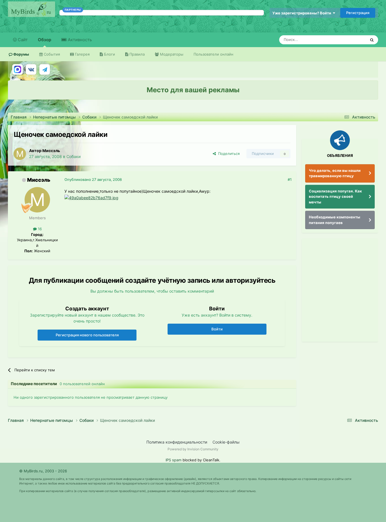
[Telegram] (44, 69)
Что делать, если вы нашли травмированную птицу (335, 173)
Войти (217, 329)
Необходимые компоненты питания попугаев (334, 220)
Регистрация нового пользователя (87, 335)
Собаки (73, 156)
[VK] (31, 69)
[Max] (17, 69)
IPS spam (173, 460)
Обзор (44, 39)
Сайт (22, 39)
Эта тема (350, 40)
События (51, 54)
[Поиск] (372, 39)
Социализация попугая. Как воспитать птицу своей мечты (335, 196)
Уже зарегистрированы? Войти (302, 13)
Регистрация (357, 12)
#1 (290, 179)
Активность (79, 39)
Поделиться (228, 153)
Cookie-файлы (226, 442)
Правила (136, 54)
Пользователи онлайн (213, 54)
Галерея (82, 54)
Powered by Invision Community (193, 449)
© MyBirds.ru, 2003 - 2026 (43, 471)
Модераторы (171, 54)
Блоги (109, 54)
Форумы (20, 54)
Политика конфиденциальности (176, 442)
